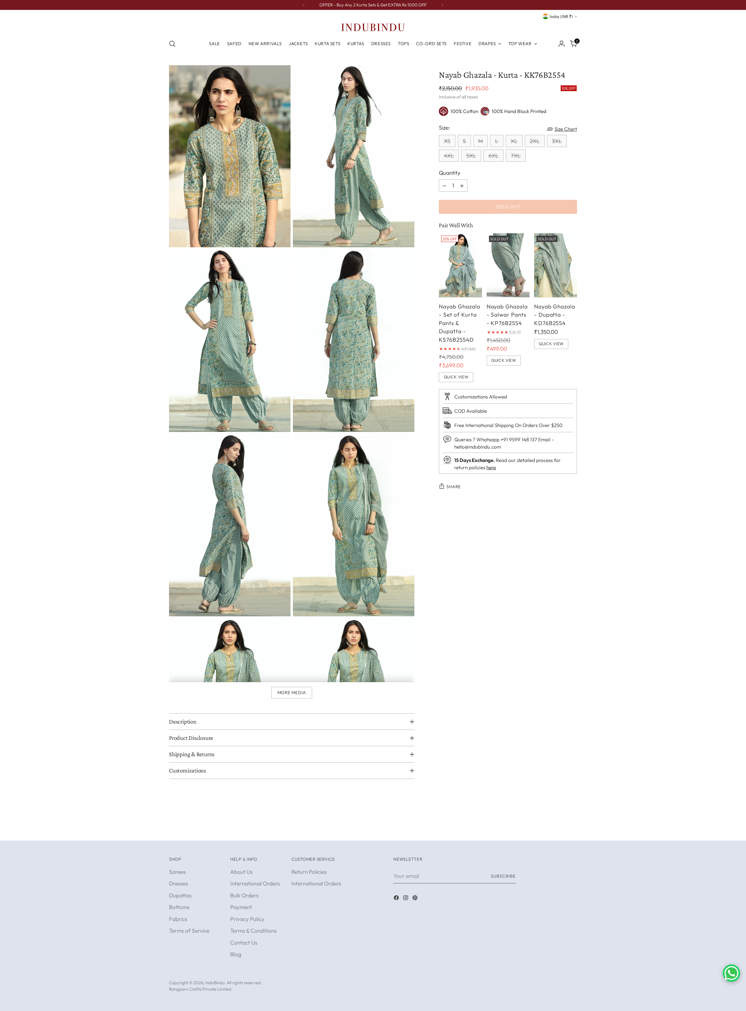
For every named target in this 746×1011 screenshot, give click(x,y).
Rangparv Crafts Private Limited (200, 989)
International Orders (255, 883)
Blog (235, 954)
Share (453, 486)
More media (291, 692)
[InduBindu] (373, 27)
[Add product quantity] (462, 185)
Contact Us (243, 942)
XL (514, 140)
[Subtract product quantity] (444, 185)
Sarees (177, 871)
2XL (535, 140)
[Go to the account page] (561, 44)
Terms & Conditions (253, 930)
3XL (557, 140)
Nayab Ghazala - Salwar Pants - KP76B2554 (507, 314)
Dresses (178, 883)
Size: (444, 127)
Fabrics (178, 918)
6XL (493, 155)
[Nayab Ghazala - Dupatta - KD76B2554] (555, 265)
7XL (516, 155)
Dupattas (180, 895)
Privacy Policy (247, 918)
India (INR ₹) (561, 16)
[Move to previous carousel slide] (559, 830)
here (491, 467)
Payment (241, 907)
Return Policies (309, 871)
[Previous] (303, 5)
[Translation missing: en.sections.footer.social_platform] (396, 898)
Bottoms (179, 907)
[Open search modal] (172, 44)
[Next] (442, 5)
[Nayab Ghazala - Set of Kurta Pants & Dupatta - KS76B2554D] (460, 265)
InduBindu (215, 982)
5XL (471, 155)
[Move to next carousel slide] (572, 829)
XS (447, 140)
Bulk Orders (244, 895)
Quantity (449, 172)
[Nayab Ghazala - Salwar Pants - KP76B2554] (508, 265)
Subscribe (503, 876)
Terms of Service (189, 930)
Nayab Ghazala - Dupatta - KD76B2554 (554, 314)
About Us (241, 871)
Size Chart (566, 129)
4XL (449, 155)
